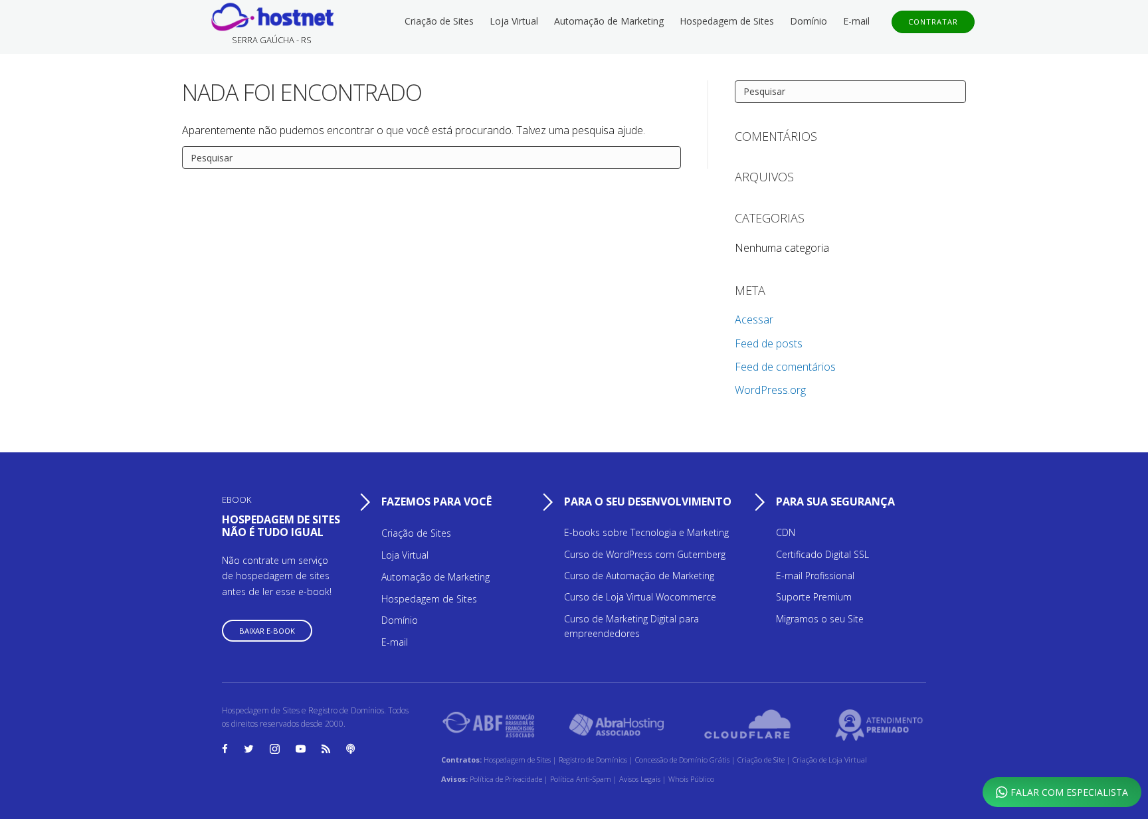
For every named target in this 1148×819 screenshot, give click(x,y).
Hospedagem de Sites (727, 21)
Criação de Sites (439, 21)
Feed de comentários (785, 366)
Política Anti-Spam (581, 779)
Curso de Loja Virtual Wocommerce (640, 597)
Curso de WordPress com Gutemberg (644, 554)
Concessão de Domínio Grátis (682, 760)
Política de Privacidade (507, 779)
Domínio (808, 21)
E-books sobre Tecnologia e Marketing (646, 532)
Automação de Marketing (609, 21)
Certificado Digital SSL (822, 554)
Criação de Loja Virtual (830, 760)
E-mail (856, 21)
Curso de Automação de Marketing (639, 575)
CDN (785, 532)
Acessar (754, 319)
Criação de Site (761, 760)
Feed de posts (769, 343)
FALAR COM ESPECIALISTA (1068, 792)
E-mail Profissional (815, 575)
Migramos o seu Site (820, 618)
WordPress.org (770, 390)
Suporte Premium (814, 597)
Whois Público (691, 779)
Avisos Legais (640, 779)
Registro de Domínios (594, 760)
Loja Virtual (514, 21)
